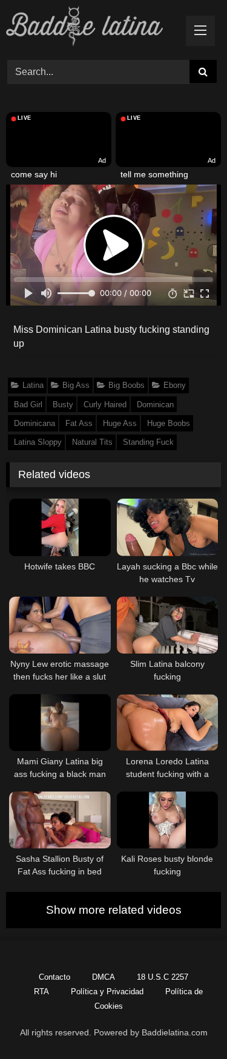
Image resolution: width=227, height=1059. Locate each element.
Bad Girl (28, 404)
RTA (41, 991)
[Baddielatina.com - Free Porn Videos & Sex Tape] (93, 28)
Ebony (174, 385)
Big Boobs (126, 385)
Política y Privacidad (107, 991)
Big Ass (76, 385)
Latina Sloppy (38, 442)
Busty (63, 404)
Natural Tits (92, 442)
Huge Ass (120, 423)
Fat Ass (79, 423)
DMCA (103, 977)
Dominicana (34, 423)
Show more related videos (114, 909)
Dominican (155, 404)
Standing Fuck (148, 442)
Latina (33, 385)
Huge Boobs (168, 423)
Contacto (54, 977)
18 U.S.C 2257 (162, 977)
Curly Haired (105, 404)
